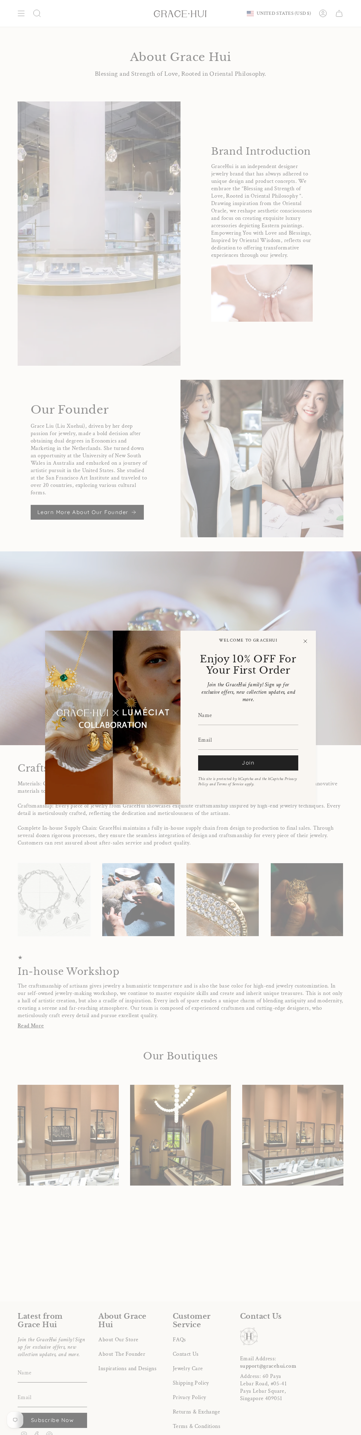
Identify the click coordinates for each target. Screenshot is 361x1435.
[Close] (305, 641)
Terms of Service (229, 784)
